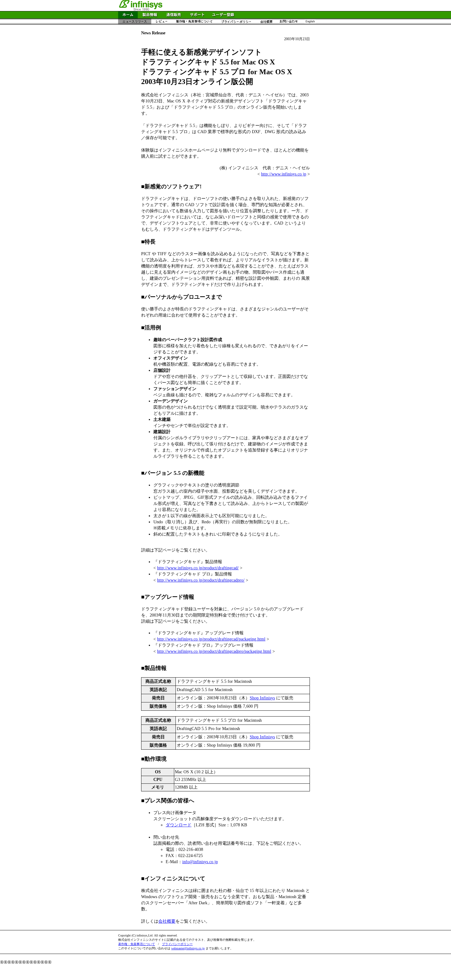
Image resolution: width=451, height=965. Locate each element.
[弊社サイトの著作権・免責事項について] (194, 22)
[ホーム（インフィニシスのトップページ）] (128, 16)
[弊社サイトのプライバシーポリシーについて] (236, 22)
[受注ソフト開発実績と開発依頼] (289, 22)
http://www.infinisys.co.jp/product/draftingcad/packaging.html (211, 639)
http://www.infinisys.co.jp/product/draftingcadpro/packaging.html (214, 651)
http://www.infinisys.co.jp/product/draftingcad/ (198, 568)
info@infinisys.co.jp (200, 861)
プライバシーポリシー (177, 944)
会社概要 (166, 921)
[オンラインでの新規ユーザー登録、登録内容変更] (223, 16)
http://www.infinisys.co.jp (283, 174)
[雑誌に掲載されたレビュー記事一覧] (161, 22)
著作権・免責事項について (136, 944)
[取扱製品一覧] (150, 16)
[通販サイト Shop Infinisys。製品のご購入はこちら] (174, 16)
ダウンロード (178, 825)
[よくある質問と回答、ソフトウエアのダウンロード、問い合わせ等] (197, 16)
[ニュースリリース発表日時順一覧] (134, 22)
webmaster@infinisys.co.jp (188, 948)
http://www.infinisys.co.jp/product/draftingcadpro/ (201, 580)
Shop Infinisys (262, 698)
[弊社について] (266, 22)
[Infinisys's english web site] (310, 22)
